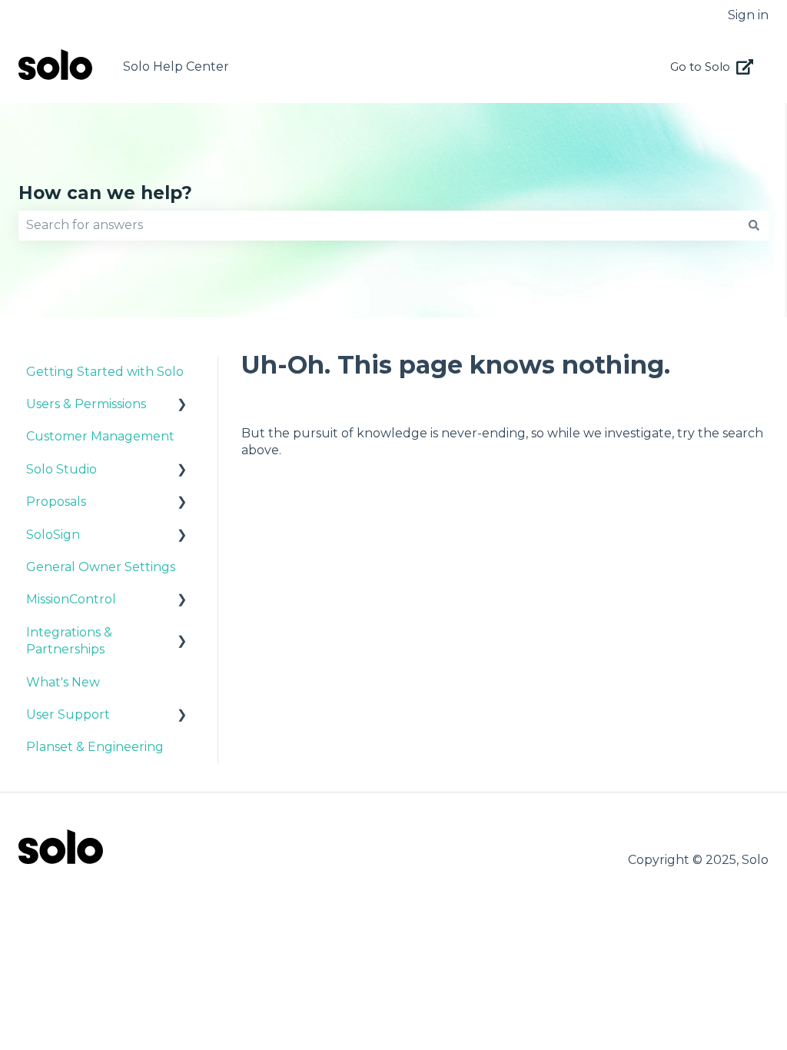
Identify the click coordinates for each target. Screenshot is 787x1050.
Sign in (748, 15)
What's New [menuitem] (63, 682)
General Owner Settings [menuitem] (100, 567)
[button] (182, 405)
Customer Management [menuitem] (100, 436)
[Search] (754, 225)
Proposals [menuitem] (56, 501)
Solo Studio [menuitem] (61, 469)
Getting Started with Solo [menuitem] (105, 371)
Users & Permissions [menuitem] (86, 404)
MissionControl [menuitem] (71, 599)
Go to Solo (700, 66)
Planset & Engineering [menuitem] (95, 746)
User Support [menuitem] (68, 714)
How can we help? (105, 193)
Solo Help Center (176, 66)
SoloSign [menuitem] (53, 534)
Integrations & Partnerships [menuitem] (69, 640)
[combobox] (378, 225)
